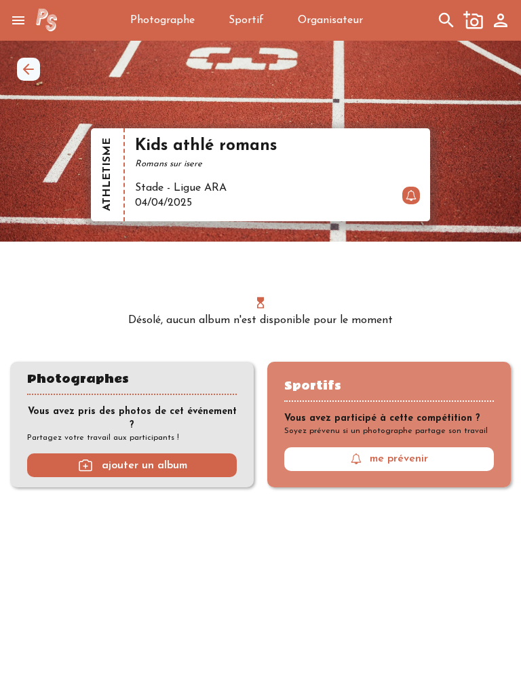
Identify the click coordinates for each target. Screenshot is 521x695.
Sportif (246, 20)
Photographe (162, 20)
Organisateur (330, 20)
